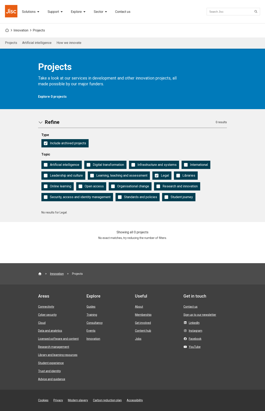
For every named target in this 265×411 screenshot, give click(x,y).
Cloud (42, 322)
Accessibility (135, 400)
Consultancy (95, 322)
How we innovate (69, 43)
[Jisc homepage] (11, 11)
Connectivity (46, 306)
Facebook (195, 338)
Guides (91, 306)
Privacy (58, 400)
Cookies (43, 400)
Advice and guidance (51, 379)
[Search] (256, 11)
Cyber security (47, 314)
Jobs (138, 338)
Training (92, 314)
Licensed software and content (58, 338)
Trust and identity (49, 371)
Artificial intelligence (37, 43)
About (139, 306)
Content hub (143, 330)
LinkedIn (194, 322)
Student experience (51, 363)
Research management (53, 346)
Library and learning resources (57, 355)
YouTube (195, 346)
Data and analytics (50, 330)
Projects (39, 30)
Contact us (122, 12)
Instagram (195, 330)
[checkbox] (65, 143)
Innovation (20, 30)
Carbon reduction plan (107, 400)
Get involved (143, 322)
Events (91, 330)
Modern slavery (78, 400)
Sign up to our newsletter (199, 314)
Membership (143, 314)
